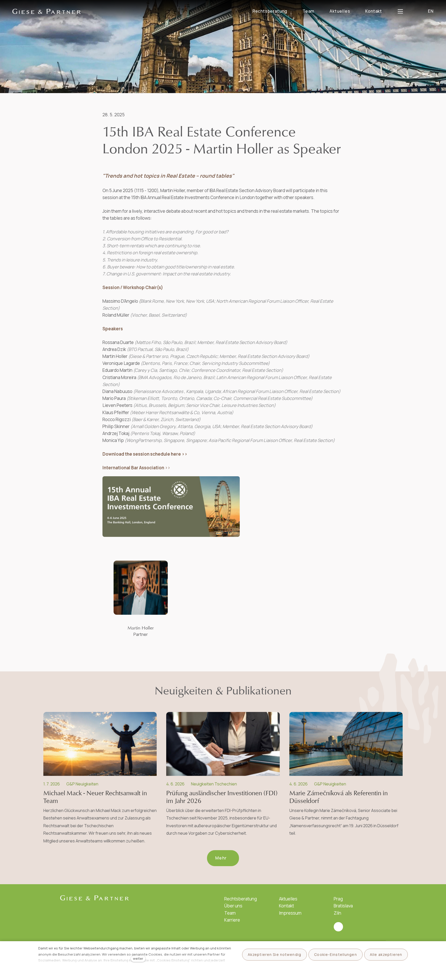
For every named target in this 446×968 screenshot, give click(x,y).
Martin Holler (141, 628)
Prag (338, 899)
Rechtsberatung (240, 899)
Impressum (290, 913)
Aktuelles (288, 899)
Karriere (232, 920)
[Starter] (46, 11)
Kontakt (286, 906)
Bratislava (343, 906)
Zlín (337, 913)
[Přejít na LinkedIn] (338, 926)
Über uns (233, 906)
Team (230, 913)
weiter (138, 958)
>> (136, 468)
